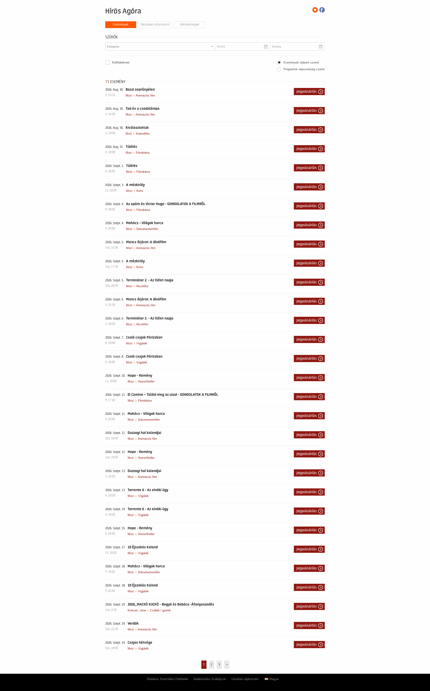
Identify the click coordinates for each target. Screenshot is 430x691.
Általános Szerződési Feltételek (167, 679)
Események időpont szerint (301, 62)
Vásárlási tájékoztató (244, 679)
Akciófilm (142, 286)
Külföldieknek (120, 62)
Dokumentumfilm (147, 229)
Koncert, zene (137, 610)
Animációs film (145, 95)
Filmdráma (143, 152)
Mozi (129, 95)
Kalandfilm (143, 133)
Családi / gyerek (160, 610)
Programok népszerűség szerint (304, 69)
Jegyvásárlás (307, 92)
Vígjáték (141, 343)
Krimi (139, 190)
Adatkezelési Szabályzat (210, 679)
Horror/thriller (146, 381)
